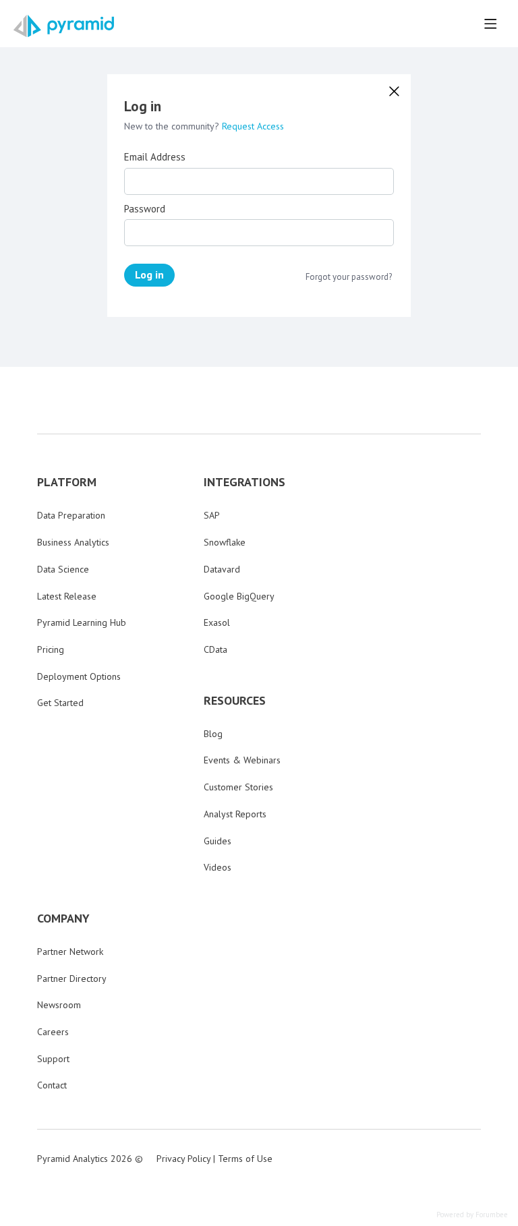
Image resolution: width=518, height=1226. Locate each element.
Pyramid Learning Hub (81, 622)
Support (53, 1059)
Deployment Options (79, 676)
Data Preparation (71, 515)
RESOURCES (235, 700)
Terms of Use (245, 1158)
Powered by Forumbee (472, 1214)
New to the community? (173, 126)
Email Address (154, 157)
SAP (212, 515)
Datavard (222, 569)
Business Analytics (73, 542)
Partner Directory (72, 978)
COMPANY (63, 918)
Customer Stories (238, 787)
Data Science (63, 569)
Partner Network (70, 951)
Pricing (50, 649)
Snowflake (225, 542)
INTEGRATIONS (244, 482)
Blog (213, 734)
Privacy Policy (183, 1158)
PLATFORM (66, 482)
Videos (217, 867)
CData (215, 649)
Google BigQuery (239, 596)
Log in (149, 274)
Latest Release (66, 596)
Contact (52, 1085)
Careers (53, 1032)
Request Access (253, 126)
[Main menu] (490, 23)
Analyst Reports (235, 814)
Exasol (217, 622)
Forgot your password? (349, 277)
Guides (217, 841)
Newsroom (59, 1005)
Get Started (60, 703)
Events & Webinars (242, 760)
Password (144, 209)
